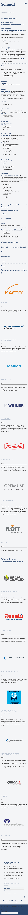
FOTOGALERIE (7, 890)
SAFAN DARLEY (11, 591)
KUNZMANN (8, 340)
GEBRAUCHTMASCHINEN (10, 893)
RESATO (6, 630)
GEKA (4, 796)
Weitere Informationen (6, 913)
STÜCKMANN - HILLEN (10, 712)
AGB (11, 900)
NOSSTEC (7, 835)
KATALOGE (6, 885)
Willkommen (4, 12)
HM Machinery (9, 671)
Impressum (5, 900)
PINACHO (7, 459)
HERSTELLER (11, 12)
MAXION (6, 379)
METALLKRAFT (10, 754)
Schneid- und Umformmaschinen (8, 13)
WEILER (6, 419)
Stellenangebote (19, 902)
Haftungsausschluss (9, 902)
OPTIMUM (7, 500)
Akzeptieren (15, 913)
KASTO (5, 302)
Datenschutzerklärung (20, 900)
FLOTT (5, 542)
